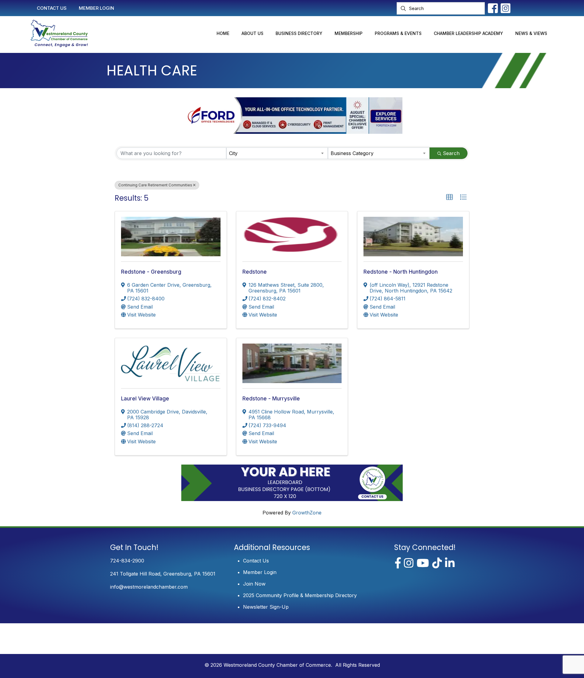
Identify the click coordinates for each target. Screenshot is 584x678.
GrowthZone (307, 513)
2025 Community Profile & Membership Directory (300, 595)
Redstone (254, 272)
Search (451, 153)
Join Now (254, 584)
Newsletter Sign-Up (266, 607)
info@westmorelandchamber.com (149, 587)
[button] (449, 197)
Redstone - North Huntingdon (400, 272)
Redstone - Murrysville (271, 399)
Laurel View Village (145, 399)
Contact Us (256, 561)
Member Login (259, 572)
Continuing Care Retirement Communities (155, 185)
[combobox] (277, 153)
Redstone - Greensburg (151, 272)
